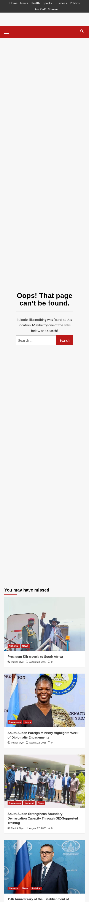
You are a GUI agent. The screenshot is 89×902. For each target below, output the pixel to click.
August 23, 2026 (37, 662)
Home (13, 3)
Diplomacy (15, 722)
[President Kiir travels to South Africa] (44, 624)
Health (35, 3)
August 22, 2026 (37, 742)
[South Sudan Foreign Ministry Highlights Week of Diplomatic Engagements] (44, 700)
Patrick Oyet (17, 662)
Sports (47, 3)
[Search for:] (36, 340)
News (24, 3)
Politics (75, 3)
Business (61, 3)
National (13, 646)
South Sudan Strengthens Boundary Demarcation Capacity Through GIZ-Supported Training (43, 818)
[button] (8, 31)
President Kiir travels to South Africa (35, 656)
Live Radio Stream (46, 9)
